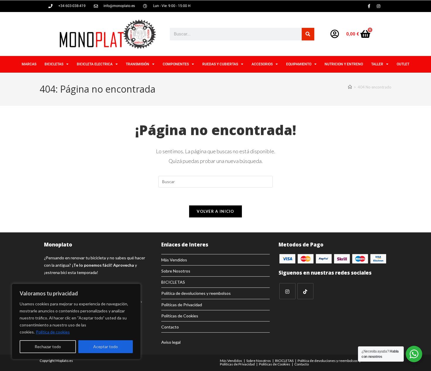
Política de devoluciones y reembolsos (196, 293)
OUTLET (403, 64)
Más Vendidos (174, 259)
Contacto (170, 326)
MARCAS (29, 64)
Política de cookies (53, 331)
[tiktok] (305, 291)
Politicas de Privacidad (181, 304)
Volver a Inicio (215, 211)
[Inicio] (350, 87)
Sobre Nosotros (175, 270)
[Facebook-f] (369, 6)
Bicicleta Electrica (95, 64)
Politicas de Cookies (179, 315)
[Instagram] (378, 6)
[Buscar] (308, 34)
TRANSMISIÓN (137, 64)
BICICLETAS (54, 64)
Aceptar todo (105, 346)
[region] (76, 321)
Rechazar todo (48, 346)
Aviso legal (171, 342)
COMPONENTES (176, 64)
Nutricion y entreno (344, 64)
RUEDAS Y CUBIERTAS (220, 64)
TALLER (377, 64)
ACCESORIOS (262, 64)
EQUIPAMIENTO (298, 64)
